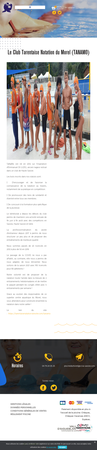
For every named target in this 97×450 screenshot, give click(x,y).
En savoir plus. (51, 447)
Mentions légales (20, 404)
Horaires (17, 366)
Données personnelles (23, 407)
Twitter (60, 12)
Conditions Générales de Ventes (28, 411)
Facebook (54, 12)
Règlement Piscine (20, 414)
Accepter (62, 447)
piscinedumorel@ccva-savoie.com (79, 366)
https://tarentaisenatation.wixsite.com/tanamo (29, 314)
